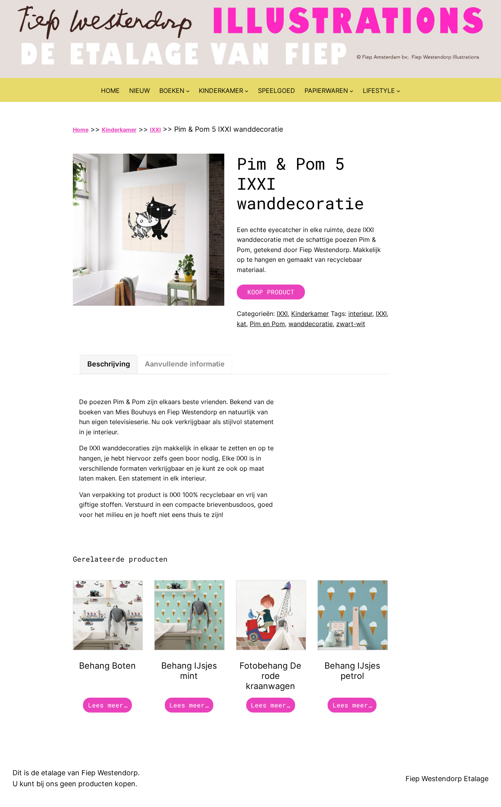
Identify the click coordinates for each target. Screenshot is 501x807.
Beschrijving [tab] (108, 364)
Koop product (270, 292)
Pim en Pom (267, 324)
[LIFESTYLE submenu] (398, 91)
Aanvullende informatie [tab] (185, 364)
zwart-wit (350, 324)
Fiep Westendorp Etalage (446, 778)
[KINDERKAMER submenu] (247, 91)
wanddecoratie (310, 324)
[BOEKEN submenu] (188, 91)
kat (241, 324)
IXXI (155, 129)
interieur (360, 313)
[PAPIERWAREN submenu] (351, 91)
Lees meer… (107, 705)
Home (80, 129)
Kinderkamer (119, 129)
